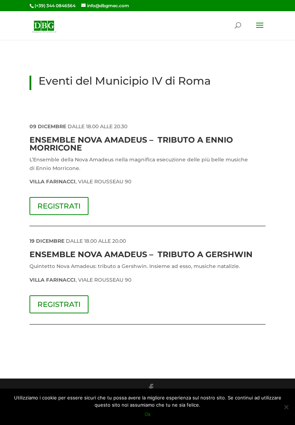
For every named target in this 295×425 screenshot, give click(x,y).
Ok (148, 414)
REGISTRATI (59, 206)
